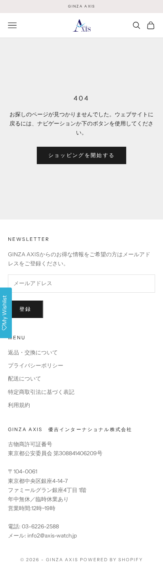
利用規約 (19, 405)
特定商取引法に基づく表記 (41, 391)
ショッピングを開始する (81, 155)
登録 (25, 309)
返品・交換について (33, 352)
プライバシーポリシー (35, 365)
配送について (24, 378)
